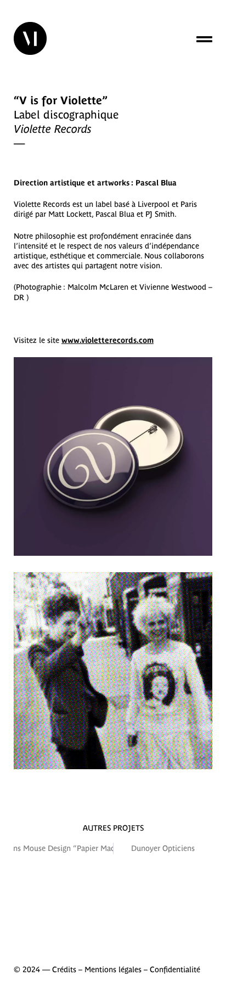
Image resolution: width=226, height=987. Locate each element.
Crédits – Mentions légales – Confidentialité (126, 969)
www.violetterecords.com (107, 340)
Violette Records (42, 204)
